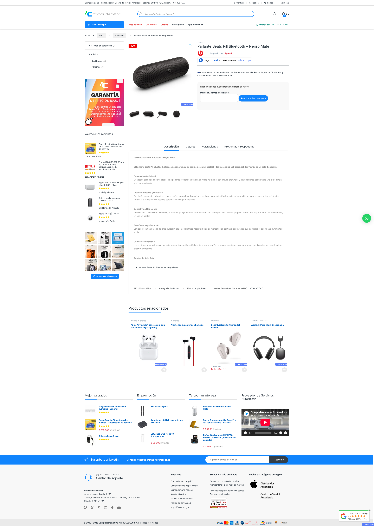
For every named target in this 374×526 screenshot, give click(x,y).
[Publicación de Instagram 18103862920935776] (104, 251)
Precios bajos (135, 24)
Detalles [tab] (190, 146)
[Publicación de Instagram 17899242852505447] (118, 265)
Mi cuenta (284, 3)
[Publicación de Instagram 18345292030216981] (104, 265)
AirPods (134, 321)
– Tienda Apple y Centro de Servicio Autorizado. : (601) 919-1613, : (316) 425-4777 (135, 3)
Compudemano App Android (184, 485)
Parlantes (98, 67)
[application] (265, 422)
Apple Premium (195, 24)
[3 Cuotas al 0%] (134, 114)
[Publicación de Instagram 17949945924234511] (118, 251)
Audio (101, 35)
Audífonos (119, 35)
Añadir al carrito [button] (244, 369)
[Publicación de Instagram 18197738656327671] (91, 238)
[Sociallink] (85, 507)
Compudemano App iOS (182, 481)
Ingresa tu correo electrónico (214, 92)
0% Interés (151, 24)
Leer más (164, 369)
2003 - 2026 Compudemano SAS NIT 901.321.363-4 (111, 522)
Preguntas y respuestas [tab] (239, 146)
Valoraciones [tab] (210, 146)
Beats (203, 288)
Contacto (240, 3)
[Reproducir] (245, 432)
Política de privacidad (181, 503)
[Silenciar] (280, 432)
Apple (197, 288)
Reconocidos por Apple (221, 490)
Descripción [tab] (171, 146)
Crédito (164, 24)
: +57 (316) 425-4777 (273, 24)
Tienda (270, 3)
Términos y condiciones (182, 498)
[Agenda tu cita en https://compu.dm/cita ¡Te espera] (118, 238)
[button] (190, 44)
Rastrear (255, 3)
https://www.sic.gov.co (181, 507)
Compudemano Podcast (182, 490)
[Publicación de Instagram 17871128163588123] (104, 238)
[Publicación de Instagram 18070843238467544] (91, 251)
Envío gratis (178, 24)
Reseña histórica (178, 494)
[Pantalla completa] (285, 432)
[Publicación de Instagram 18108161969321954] (91, 265)
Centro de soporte (109, 478)
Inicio (87, 35)
